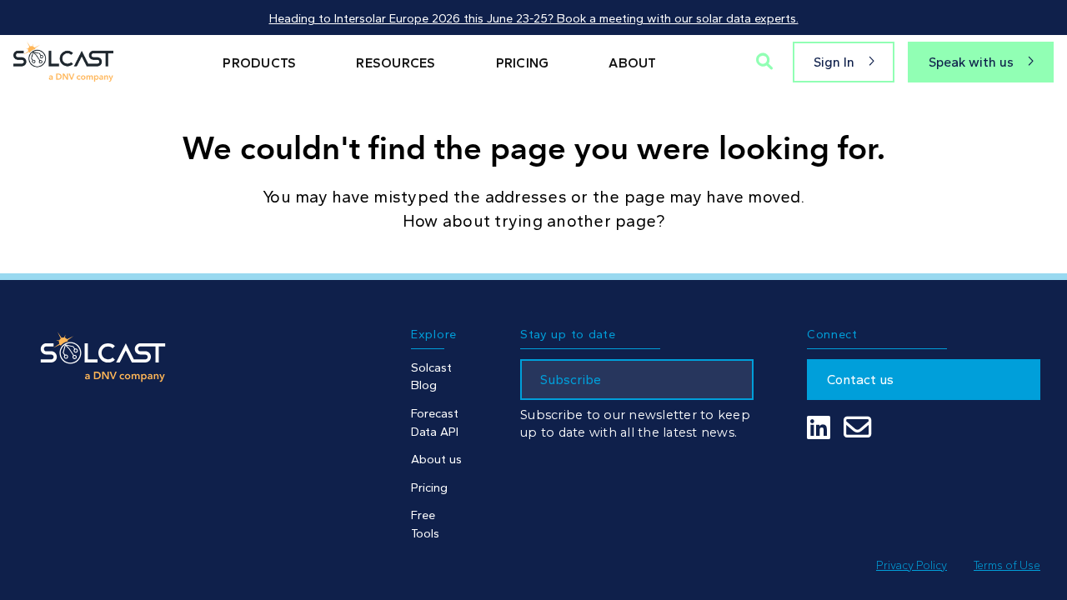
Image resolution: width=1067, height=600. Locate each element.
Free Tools (425, 524)
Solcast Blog (431, 376)
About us (436, 459)
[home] (63, 62)
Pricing (429, 487)
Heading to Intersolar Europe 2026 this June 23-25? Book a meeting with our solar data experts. (534, 18)
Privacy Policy (911, 565)
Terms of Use (1007, 565)
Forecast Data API (434, 422)
